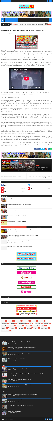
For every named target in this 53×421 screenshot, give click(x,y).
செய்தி (20, 33)
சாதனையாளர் (35, 325)
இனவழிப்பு (41, 320)
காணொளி (11, 325)
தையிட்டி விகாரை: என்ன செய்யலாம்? (15, 400)
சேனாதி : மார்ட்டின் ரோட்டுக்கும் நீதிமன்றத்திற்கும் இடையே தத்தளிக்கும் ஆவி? (22, 394)
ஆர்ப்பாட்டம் (26, 320)
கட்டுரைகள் (46, 323)
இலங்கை (12, 323)
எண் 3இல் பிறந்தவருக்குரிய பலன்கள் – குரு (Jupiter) (16, 221)
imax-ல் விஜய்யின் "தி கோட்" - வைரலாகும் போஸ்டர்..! (17, 358)
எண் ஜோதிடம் (37, 323)
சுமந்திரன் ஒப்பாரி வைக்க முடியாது (14, 411)
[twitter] (49, 1)
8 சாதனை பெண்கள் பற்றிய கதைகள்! (14, 210)
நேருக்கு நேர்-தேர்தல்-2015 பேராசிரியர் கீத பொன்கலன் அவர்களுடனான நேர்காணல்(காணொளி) (25, 373)
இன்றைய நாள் (4, 323)
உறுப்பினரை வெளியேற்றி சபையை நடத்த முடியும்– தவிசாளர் (42, 168)
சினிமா (42, 325)
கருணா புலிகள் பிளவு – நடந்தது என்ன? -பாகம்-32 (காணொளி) (19, 379)
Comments (39, 227)
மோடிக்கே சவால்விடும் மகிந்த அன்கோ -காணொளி (16, 215)
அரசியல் (17, 33)
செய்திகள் (24, 33)
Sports (3, 320)
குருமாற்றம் (20, 325)
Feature (29, 33)
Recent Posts (14, 227)
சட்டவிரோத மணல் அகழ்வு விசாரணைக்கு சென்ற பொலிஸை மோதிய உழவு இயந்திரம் (25, 167)
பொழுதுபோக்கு (21, 328)
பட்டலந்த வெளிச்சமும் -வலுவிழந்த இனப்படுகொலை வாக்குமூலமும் (20, 405)
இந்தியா (33, 320)
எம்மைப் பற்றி (9, 198)
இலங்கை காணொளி (22, 323)
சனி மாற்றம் (27, 325)
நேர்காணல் (12, 328)
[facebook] (47, 1)
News (43, 24)
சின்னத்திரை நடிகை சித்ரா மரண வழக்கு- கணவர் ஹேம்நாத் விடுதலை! (21, 353)
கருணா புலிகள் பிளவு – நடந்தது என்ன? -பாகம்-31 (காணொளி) (19, 385)
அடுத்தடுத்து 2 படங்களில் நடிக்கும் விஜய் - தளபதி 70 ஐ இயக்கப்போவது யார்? (22, 347)
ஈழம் (31, 323)
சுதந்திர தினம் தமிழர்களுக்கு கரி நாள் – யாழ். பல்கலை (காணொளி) (19, 246)
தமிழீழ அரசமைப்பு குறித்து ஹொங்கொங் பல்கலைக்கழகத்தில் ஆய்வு (22, 24)
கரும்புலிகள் (4, 325)
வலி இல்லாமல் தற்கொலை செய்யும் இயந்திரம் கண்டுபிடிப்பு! (18, 368)
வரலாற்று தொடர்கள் (5, 330)
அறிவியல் (18, 320)
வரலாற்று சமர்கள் (44, 328)
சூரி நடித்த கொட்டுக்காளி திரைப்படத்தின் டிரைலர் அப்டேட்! (19, 341)
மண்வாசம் (29, 328)
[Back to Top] (51, 419)
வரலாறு (36, 328)
